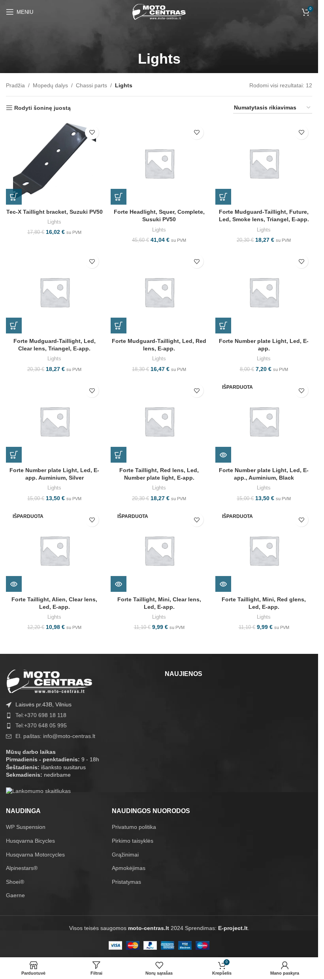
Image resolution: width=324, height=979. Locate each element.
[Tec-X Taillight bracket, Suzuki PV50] (54, 163)
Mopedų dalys (50, 85)
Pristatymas (126, 882)
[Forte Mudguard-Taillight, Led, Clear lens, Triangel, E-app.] (54, 291)
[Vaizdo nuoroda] (49, 681)
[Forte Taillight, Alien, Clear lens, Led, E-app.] (54, 550)
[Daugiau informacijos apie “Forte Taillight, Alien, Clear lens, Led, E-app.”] (14, 584)
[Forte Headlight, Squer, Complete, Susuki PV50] (159, 163)
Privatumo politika (134, 827)
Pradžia (15, 85)
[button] (14, 197)
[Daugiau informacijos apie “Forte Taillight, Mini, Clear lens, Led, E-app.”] (118, 584)
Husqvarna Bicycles (30, 841)
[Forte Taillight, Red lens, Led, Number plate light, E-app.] (159, 421)
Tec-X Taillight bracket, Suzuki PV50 (54, 212)
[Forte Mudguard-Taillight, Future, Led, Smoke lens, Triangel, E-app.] (263, 163)
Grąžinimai (125, 854)
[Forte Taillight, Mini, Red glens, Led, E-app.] (263, 550)
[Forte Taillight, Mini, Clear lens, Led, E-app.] (159, 550)
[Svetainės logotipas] (159, 11)
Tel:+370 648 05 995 (41, 725)
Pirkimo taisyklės (132, 841)
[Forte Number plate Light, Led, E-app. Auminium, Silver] (54, 421)
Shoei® (15, 882)
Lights (54, 222)
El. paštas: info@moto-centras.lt (55, 736)
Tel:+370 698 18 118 (40, 715)
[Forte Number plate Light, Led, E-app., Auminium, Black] (263, 421)
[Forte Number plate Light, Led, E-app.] (263, 291)
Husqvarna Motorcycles (35, 854)
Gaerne (15, 895)
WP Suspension (25, 827)
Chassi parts (91, 85)
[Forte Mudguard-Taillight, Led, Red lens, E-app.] (159, 291)
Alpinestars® (22, 868)
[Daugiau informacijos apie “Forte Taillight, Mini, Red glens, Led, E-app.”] (223, 584)
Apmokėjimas (128, 868)
